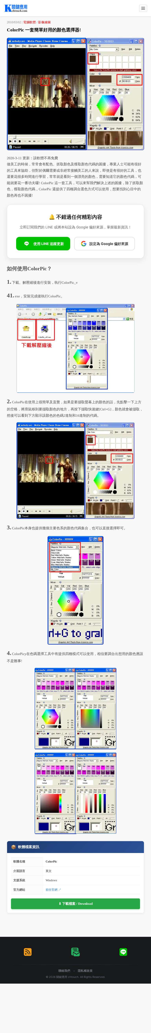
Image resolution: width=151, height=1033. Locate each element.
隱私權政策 (85, 971)
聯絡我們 (64, 971)
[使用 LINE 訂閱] (123, 952)
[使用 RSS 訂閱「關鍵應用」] (28, 952)
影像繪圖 (44, 22)
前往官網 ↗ (53, 889)
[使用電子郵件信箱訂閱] (75, 952)
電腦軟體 (29, 22)
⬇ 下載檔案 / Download (76, 904)
